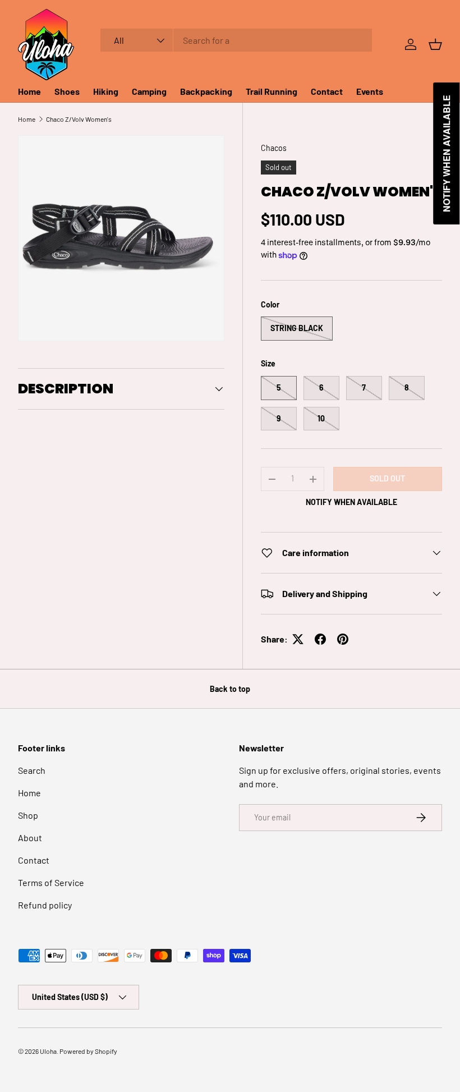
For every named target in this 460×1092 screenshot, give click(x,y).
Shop (28, 815)
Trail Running (271, 91)
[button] (435, 44)
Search (31, 770)
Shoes (67, 91)
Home (29, 91)
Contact (327, 91)
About (30, 837)
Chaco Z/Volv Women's (79, 119)
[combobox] (236, 40)
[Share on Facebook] (320, 639)
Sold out (387, 478)
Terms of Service (51, 882)
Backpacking (206, 91)
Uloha (48, 1051)
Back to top (230, 689)
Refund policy (45, 905)
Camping (149, 91)
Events (369, 91)
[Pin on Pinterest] (343, 639)
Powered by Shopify (88, 1051)
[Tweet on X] (298, 639)
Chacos (274, 148)
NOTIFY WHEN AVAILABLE (351, 502)
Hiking (105, 91)
